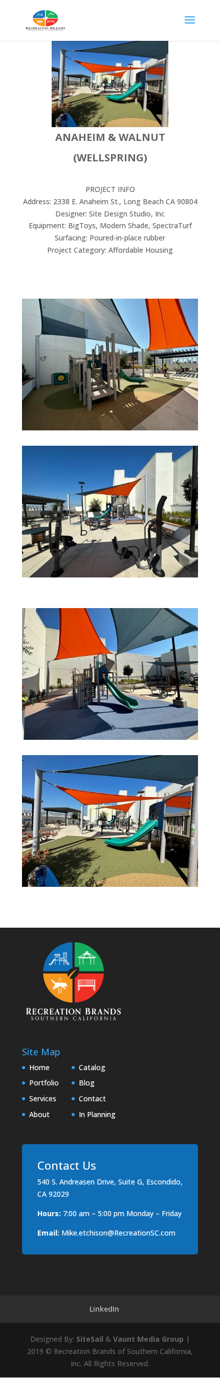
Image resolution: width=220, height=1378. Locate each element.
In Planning (97, 1114)
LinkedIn (104, 1309)
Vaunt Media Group (148, 1339)
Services (42, 1098)
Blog (87, 1082)
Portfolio (44, 1082)
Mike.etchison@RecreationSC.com (118, 1233)
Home (39, 1067)
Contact (92, 1098)
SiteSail (89, 1339)
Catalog (92, 1067)
